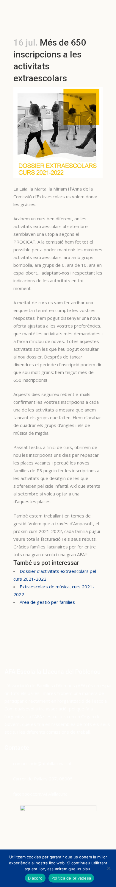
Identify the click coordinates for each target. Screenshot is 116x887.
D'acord (35, 878)
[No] (109, 868)
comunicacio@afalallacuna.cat (42, 763)
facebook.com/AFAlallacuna (40, 794)
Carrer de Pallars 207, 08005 (43, 779)
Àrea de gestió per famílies (47, 602)
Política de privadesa (71, 878)
